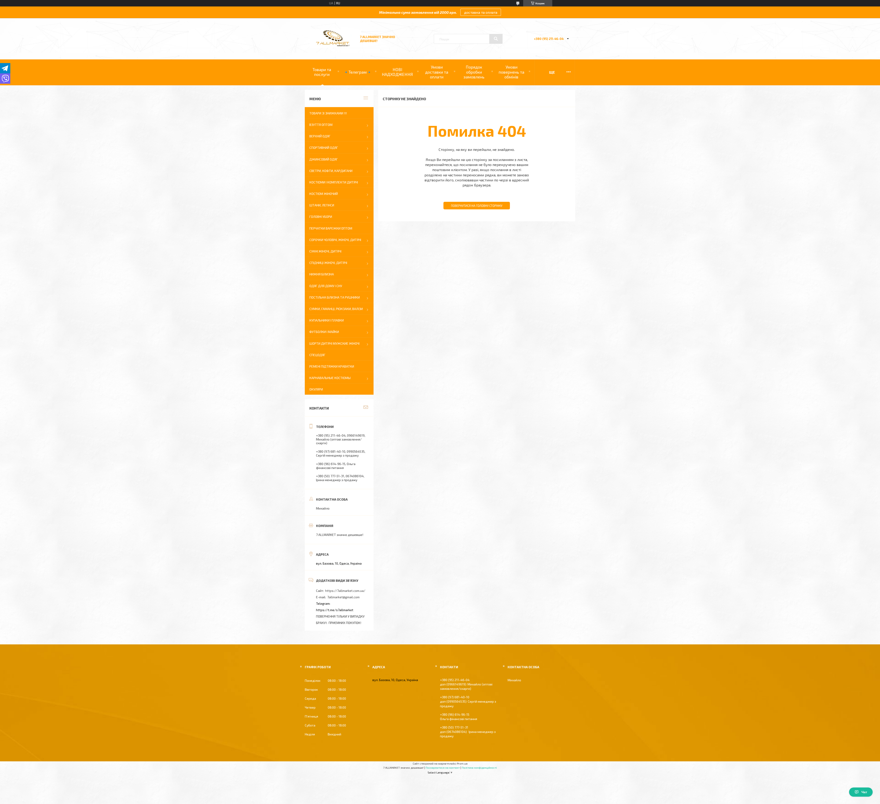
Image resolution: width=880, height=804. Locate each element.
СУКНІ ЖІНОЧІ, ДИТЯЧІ (325, 251)
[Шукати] (496, 39)
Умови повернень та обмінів (511, 71)
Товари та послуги (322, 72)
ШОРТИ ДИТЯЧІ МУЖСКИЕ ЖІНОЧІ (334, 343)
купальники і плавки (326, 320)
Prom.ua (462, 763)
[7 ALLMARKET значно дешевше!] (333, 46)
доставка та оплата (480, 12)
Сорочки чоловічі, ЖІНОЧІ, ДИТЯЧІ (335, 240)
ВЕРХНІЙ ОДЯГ (319, 136)
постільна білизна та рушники (334, 297)
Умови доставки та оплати (436, 71)
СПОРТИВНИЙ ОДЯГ (323, 148)
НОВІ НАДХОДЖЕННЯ (397, 72)
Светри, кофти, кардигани (330, 171)
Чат (864, 792)
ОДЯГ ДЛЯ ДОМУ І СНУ (325, 286)
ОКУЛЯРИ (316, 389)
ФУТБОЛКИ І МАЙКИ (324, 332)
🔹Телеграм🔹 (358, 72)
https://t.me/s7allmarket (334, 610)
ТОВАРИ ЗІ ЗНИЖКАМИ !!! (328, 113)
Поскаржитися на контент (443, 767)
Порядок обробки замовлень (473, 71)
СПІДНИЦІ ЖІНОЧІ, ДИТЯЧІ (328, 263)
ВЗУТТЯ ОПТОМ (321, 125)
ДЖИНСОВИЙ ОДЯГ (323, 159)
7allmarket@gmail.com (343, 597)
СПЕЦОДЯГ (317, 355)
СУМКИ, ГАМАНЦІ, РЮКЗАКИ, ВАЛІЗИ (336, 309)
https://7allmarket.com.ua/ (345, 591)
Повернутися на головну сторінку (476, 206)
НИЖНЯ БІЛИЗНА (321, 274)
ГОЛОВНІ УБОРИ (320, 217)
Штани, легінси (321, 205)
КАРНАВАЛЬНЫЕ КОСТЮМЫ (330, 378)
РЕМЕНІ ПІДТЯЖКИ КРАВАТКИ (331, 366)
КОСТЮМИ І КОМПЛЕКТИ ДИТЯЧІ (333, 182)
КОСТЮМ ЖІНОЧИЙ (323, 194)
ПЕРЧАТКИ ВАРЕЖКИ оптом (330, 228)
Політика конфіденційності (479, 767)
